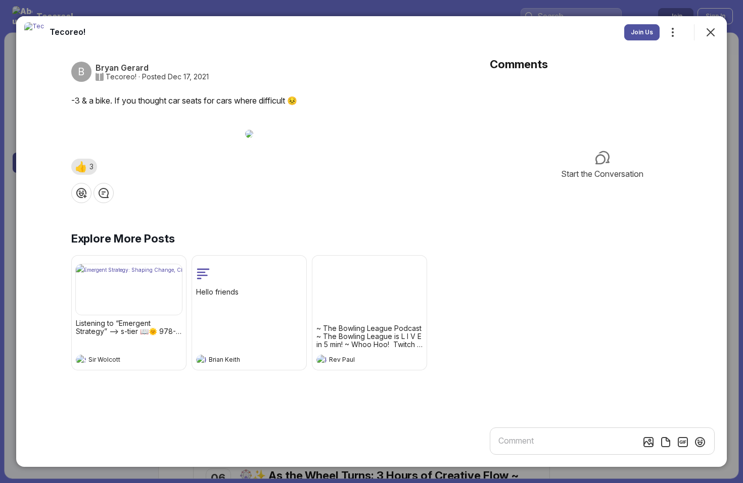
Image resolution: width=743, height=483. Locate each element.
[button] (84, 167)
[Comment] (104, 193)
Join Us (642, 32)
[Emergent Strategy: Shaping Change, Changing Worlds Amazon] (128, 289)
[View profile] (81, 360)
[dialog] (371, 241)
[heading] (118, 361)
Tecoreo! (121, 77)
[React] (81, 193)
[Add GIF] (683, 442)
